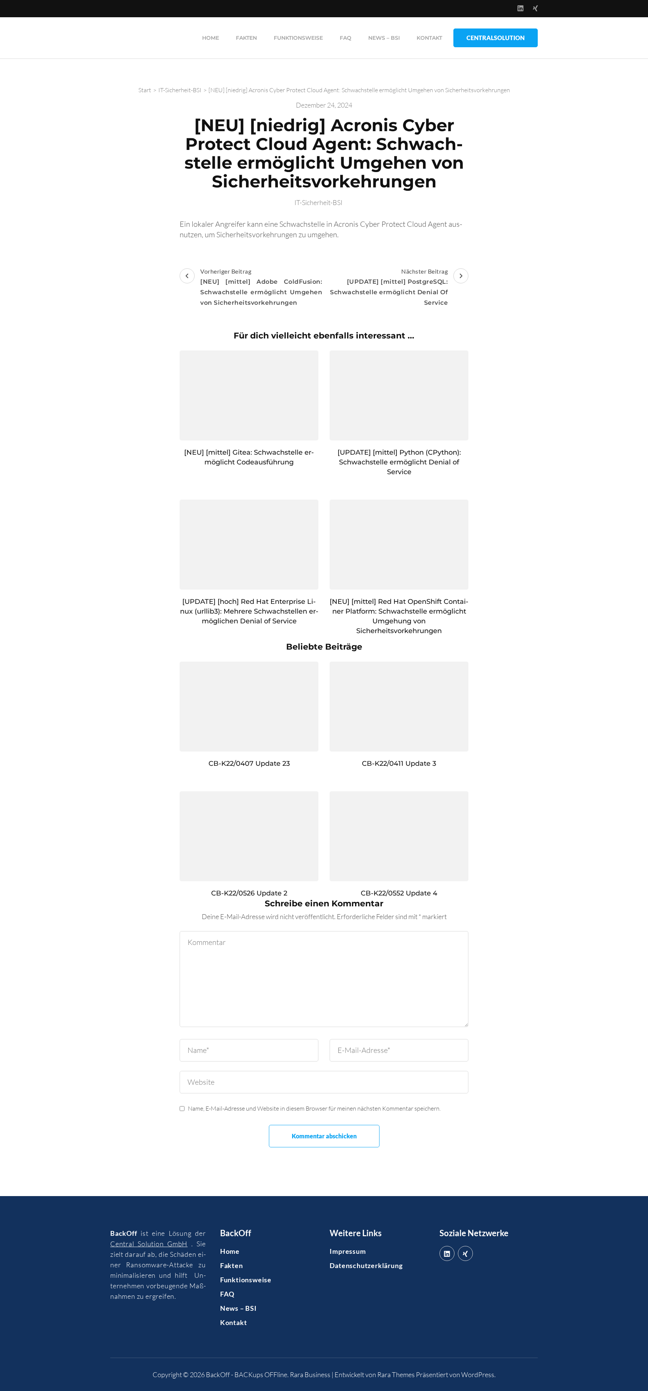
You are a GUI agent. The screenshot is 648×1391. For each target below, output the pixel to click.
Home (210, 37)
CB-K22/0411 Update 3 (399, 763)
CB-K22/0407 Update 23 (249, 763)
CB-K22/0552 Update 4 (399, 893)
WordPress (477, 1374)
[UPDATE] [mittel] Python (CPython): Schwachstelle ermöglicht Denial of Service (399, 462)
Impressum (348, 1251)
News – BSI (384, 37)
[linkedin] (447, 1253)
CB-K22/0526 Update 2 (249, 893)
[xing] (465, 1253)
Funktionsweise (298, 37)
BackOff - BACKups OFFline (246, 1374)
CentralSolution (495, 37)
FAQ (345, 37)
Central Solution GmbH (149, 1244)
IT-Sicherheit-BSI (318, 202)
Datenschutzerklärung (366, 1265)
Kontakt (429, 37)
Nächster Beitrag (389, 287)
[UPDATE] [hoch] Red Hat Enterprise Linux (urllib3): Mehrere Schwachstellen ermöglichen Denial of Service (249, 611)
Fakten (246, 37)
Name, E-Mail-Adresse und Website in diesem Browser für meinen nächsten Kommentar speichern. (314, 1108)
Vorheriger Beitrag (261, 287)
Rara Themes (396, 1374)
